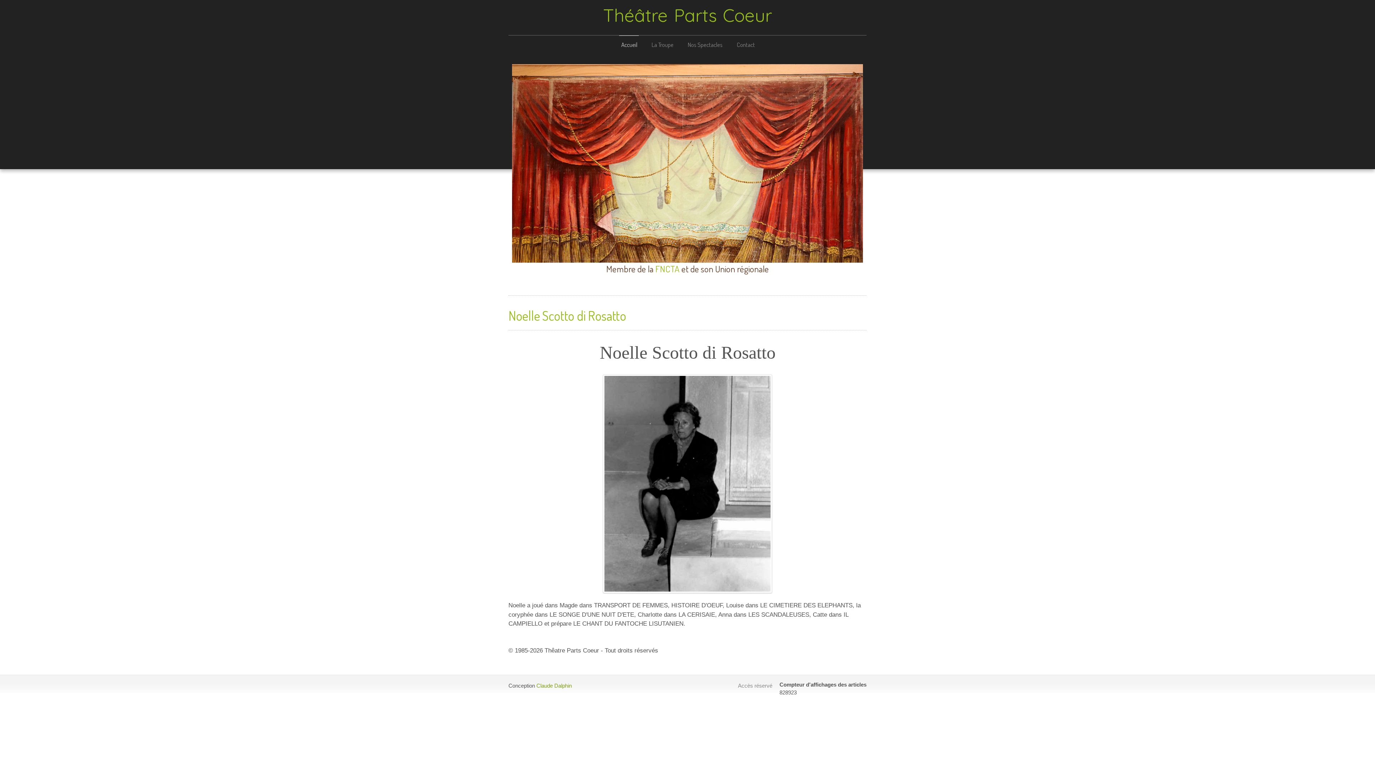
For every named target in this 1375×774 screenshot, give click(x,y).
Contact (746, 44)
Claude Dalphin (554, 686)
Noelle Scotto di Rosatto (567, 315)
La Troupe (663, 44)
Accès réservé (755, 686)
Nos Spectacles (705, 44)
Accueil (629, 44)
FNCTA (667, 268)
